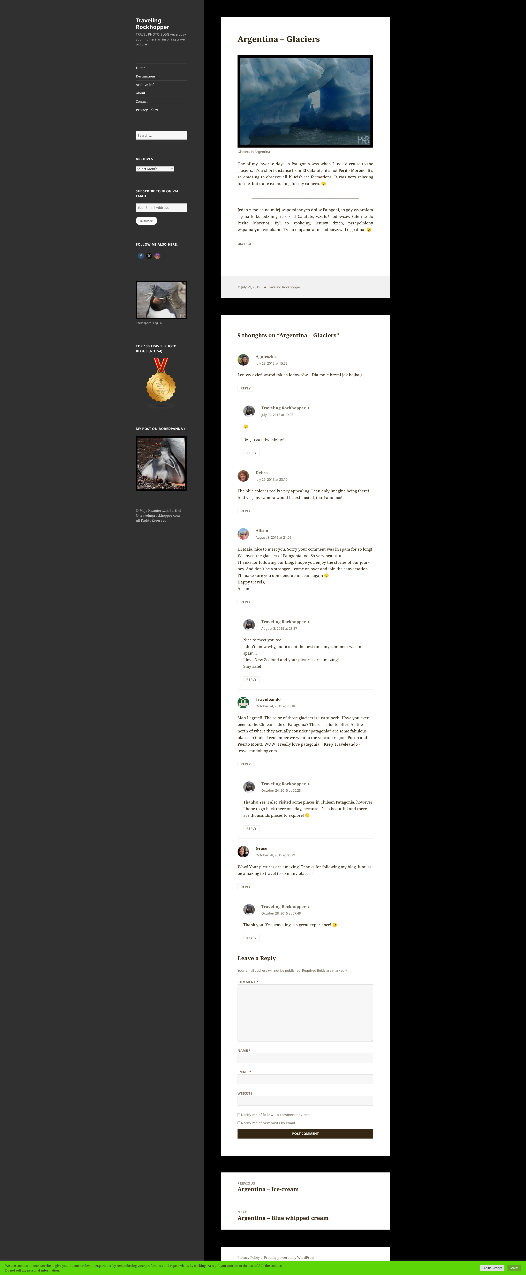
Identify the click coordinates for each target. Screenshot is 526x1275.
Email (244, 1072)
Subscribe (146, 221)
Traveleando (268, 699)
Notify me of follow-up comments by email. (277, 1114)
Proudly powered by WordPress (289, 1257)
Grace (261, 848)
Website (245, 1093)
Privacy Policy (147, 110)
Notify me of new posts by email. (268, 1123)
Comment (248, 982)
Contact (142, 101)
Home (140, 68)
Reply (246, 388)
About (140, 93)
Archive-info (145, 84)
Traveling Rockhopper (152, 23)
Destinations (145, 76)
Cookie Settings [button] (492, 1268)
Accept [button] (514, 1268)
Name (244, 1050)
